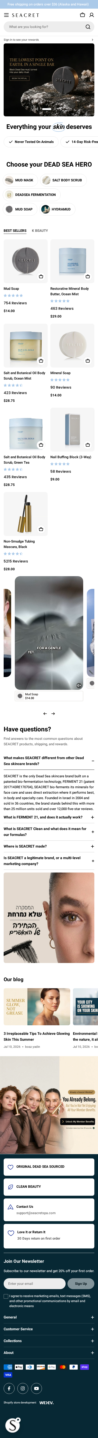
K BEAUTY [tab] (40, 230)
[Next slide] (60, 109)
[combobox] (49, 26)
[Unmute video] (79, 685)
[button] (43, 109)
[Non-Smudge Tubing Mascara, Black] (26, 514)
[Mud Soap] (26, 261)
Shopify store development (20, 1402)
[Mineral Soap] (72, 346)
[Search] (88, 27)
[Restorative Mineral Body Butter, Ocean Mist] (72, 261)
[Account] (91, 15)
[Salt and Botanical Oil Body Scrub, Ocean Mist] (26, 346)
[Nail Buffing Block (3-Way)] (72, 430)
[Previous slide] (37, 109)
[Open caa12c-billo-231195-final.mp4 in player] (49, 581)
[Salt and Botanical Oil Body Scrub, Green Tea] (26, 430)
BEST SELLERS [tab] (15, 230)
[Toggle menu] (6, 15)
